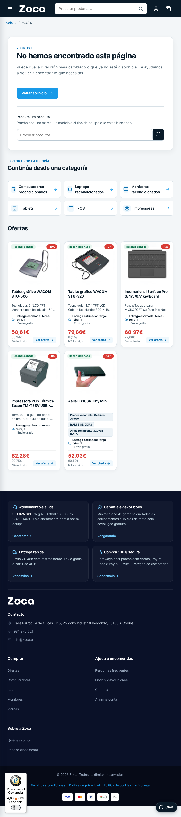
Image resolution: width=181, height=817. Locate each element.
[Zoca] (32, 9)
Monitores (15, 699)
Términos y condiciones (48, 785)
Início (9, 23)
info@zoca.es (24, 640)
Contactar (22, 536)
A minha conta (106, 699)
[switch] (16, 807)
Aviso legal (142, 785)
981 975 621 (21, 514)
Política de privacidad (84, 785)
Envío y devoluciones (111, 680)
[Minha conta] (156, 9)
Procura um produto (33, 117)
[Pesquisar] (141, 8)
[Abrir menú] (10, 9)
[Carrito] (168, 9)
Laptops (14, 690)
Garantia (101, 690)
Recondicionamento (23, 750)
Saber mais (108, 576)
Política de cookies (117, 785)
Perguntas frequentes (112, 670)
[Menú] (24, 775)
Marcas (13, 709)
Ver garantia (108, 536)
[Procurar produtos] (158, 134)
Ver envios (22, 576)
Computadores (19, 680)
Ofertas (13, 670)
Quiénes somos (19, 740)
